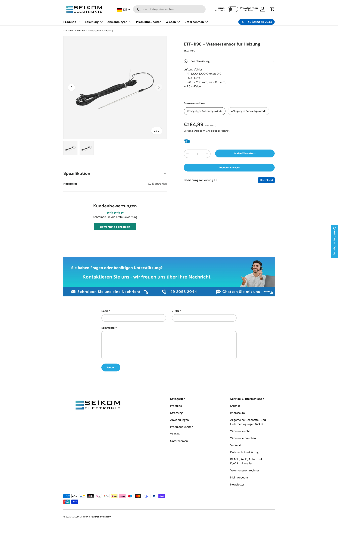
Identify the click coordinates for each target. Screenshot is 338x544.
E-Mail (176, 310)
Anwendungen (117, 22)
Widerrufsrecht (240, 431)
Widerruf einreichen (243, 438)
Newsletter (237, 484)
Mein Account (239, 477)
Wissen (171, 22)
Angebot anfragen (229, 167)
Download (266, 180)
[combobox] (169, 9)
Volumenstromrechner (244, 470)
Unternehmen (194, 22)
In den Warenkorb (244, 153)
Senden (110, 367)
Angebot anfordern (334, 241)
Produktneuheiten (148, 22)
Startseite (68, 31)
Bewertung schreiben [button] (115, 227)
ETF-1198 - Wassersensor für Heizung (95, 31)
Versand (188, 130)
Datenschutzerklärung (244, 452)
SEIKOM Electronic (80, 516)
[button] (272, 9)
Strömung (92, 22)
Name (104, 310)
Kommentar (108, 327)
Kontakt (235, 406)
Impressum (237, 413)
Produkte (69, 22)
